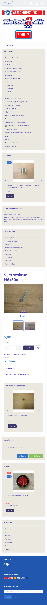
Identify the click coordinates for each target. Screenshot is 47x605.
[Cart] (42, 3)
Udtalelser (8, 257)
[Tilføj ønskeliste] (38, 348)
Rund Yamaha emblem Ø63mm (17, 496)
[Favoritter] (30, 3)
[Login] (37, 3)
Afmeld (16, 597)
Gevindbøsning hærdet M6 (18, 416)
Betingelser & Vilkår (12, 251)
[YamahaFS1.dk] (23, 12)
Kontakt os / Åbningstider (14, 247)
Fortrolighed (9, 238)
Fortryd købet (10, 264)
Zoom (24, 316)
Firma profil (9, 244)
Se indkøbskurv (35, 456)
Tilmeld (8, 597)
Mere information (10, 361)
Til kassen (22, 456)
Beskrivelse (10, 368)
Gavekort (8, 261)
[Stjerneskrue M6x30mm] (23, 298)
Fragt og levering (11, 241)
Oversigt (8, 254)
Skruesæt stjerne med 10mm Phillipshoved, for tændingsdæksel (23, 186)
